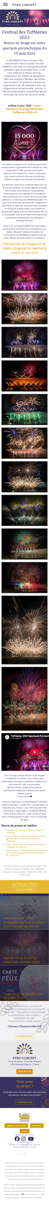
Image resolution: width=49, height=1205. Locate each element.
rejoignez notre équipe (16, 1125)
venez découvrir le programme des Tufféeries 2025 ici (24, 109)
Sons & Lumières (19, 872)
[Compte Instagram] (24, 1140)
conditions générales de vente (24, 1147)
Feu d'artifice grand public (30, 866)
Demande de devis (11, 866)
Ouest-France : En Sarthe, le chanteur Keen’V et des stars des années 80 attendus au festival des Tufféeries (26, 853)
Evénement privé (27, 869)
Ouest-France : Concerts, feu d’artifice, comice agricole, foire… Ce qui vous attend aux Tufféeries (26, 838)
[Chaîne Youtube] (31, 1140)
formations (37, 1125)
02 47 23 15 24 (24, 1071)
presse (24, 1131)
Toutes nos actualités (24, 889)
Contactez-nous (24, 1102)
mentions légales (24, 1142)
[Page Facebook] (18, 1140)
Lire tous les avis (24, 1036)
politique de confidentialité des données (24, 1145)
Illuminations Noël (35, 872)
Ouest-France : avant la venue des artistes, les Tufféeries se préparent (26, 845)
